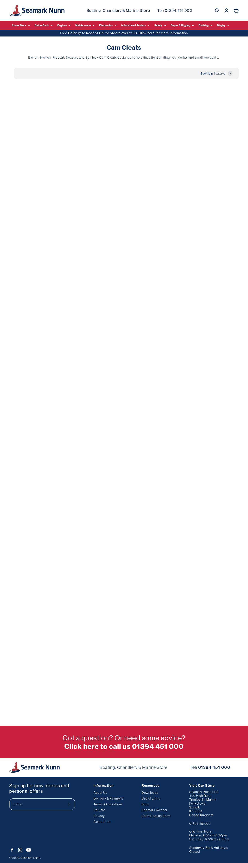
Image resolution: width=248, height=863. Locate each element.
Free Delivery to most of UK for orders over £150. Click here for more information (124, 33)
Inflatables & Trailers (133, 25)
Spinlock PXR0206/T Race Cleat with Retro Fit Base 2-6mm (170, 323)
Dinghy (221, 25)
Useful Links (151, 798)
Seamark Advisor (155, 810)
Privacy (99, 816)
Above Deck (19, 25)
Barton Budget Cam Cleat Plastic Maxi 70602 (169, 517)
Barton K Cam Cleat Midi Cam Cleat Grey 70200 (29, 517)
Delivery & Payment (108, 798)
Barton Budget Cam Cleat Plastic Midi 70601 (122, 517)
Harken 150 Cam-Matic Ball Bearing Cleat (74, 229)
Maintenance (83, 25)
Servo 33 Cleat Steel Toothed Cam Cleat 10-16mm (75, 135)
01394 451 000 (178, 10)
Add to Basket (30, 162)
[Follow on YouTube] (28, 850)
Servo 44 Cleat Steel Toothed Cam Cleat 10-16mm (29, 135)
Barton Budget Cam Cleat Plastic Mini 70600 (169, 229)
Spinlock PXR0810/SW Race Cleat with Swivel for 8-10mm (30, 323)
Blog (145, 804)
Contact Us (102, 822)
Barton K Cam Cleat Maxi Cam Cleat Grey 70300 (76, 517)
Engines (62, 25)
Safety (158, 25)
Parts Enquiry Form (156, 816)
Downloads (150, 792)
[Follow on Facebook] (12, 850)
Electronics (106, 25)
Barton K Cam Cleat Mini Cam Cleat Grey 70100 (216, 422)
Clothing (203, 25)
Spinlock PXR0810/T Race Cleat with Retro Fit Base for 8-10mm (217, 229)
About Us (100, 792)
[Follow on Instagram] (20, 850)
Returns (100, 810)
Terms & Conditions (108, 804)
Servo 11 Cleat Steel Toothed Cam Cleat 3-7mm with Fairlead (217, 517)
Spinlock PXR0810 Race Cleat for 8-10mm (74, 323)
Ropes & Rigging (180, 25)
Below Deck (42, 25)
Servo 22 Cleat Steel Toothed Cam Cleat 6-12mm (123, 135)
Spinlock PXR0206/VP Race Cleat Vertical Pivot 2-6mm (124, 323)
